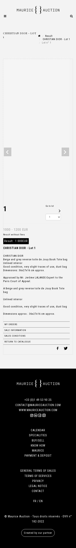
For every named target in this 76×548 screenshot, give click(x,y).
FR (34, 501)
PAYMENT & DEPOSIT (38, 455)
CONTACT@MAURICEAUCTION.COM (38, 405)
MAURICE (38, 450)
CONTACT (38, 491)
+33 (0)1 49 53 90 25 (38, 399)
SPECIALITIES (38, 435)
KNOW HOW (38, 445)
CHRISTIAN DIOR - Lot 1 (56, 39)
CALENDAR (38, 430)
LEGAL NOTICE (38, 486)
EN (41, 501)
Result (48, 36)
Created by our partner (38, 532)
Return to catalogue (17, 341)
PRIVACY (38, 481)
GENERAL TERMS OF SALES (38, 470)
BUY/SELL (38, 440)
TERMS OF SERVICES (38, 476)
